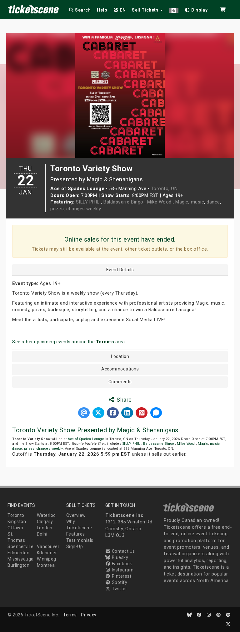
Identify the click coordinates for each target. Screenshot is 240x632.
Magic (181, 202)
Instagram (122, 569)
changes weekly (83, 209)
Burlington (18, 565)
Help (102, 9)
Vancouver (48, 546)
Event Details (120, 269)
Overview (76, 515)
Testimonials (79, 540)
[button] (174, 9)
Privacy (89, 614)
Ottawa (15, 527)
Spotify (119, 582)
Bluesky (119, 557)
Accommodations (120, 369)
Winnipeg (46, 558)
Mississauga (21, 558)
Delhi (42, 534)
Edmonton (18, 552)
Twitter (119, 588)
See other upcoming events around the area (68, 341)
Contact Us (123, 551)
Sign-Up (74, 546)
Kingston (17, 521)
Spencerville (20, 546)
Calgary (45, 521)
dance (213, 202)
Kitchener (47, 552)
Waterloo (46, 515)
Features (75, 534)
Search (82, 9)
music (197, 202)
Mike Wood (160, 202)
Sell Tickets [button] (146, 9)
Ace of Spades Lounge (86, 439)
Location (120, 356)
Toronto (16, 515)
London (44, 527)
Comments (120, 382)
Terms (70, 614)
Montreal (46, 565)
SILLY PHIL (88, 202)
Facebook (121, 563)
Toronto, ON (164, 188)
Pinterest (121, 576)
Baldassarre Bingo (124, 202)
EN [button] (122, 9)
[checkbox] (196, 9)
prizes (57, 209)
